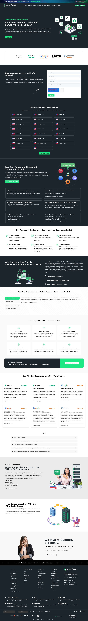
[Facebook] (74, 611)
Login (77, 5)
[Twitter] (78, 611)
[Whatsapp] (82, 611)
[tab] (12, 298)
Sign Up (82, 5)
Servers (29, 5)
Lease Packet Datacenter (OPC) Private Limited (47, 619)
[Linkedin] (80, 611)
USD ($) (79, 1)
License (38, 5)
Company (58, 5)
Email (34, 5)
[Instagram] (76, 611)
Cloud (53, 5)
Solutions (48, 5)
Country (7, 611)
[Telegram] (84, 611)
